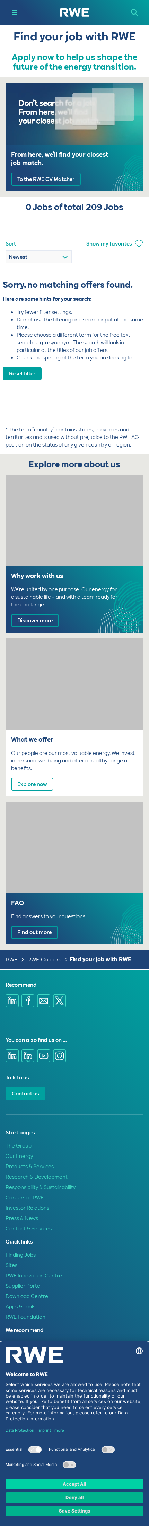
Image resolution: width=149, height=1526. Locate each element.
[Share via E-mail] (43, 1000)
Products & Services (30, 1166)
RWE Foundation (25, 1317)
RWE (12, 959)
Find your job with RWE (100, 959)
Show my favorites (109, 244)
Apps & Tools (20, 1307)
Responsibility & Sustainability (41, 1187)
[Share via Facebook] (28, 1000)
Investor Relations (27, 1208)
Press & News (22, 1218)
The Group (19, 1146)
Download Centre (27, 1296)
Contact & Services (29, 1229)
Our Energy (19, 1156)
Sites (11, 1265)
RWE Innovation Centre (34, 1276)
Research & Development (37, 1177)
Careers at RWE (25, 1197)
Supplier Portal (23, 1286)
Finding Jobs (21, 1255)
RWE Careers (44, 959)
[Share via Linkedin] (12, 1000)
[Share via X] (59, 1000)
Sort (11, 244)
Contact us (25, 1094)
